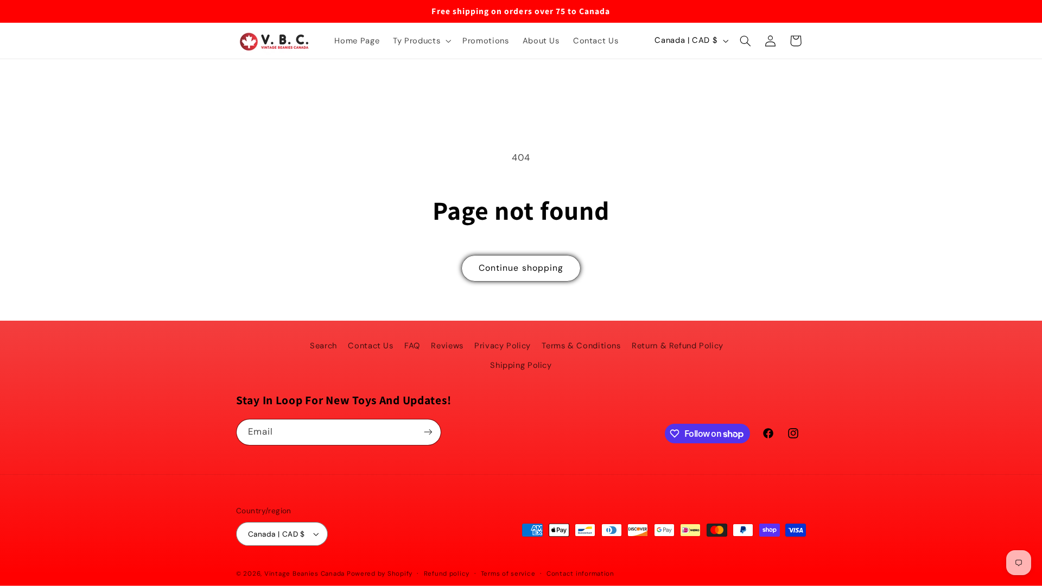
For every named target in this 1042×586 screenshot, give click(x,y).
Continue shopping (521, 267)
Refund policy (447, 574)
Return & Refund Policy (677, 345)
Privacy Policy (502, 345)
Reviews (447, 345)
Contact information (580, 574)
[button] (421, 41)
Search (323, 345)
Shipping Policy (520, 365)
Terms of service (508, 574)
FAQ (412, 345)
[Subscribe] (428, 432)
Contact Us (370, 345)
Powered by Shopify (379, 574)
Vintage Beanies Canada (304, 574)
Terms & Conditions (581, 345)
